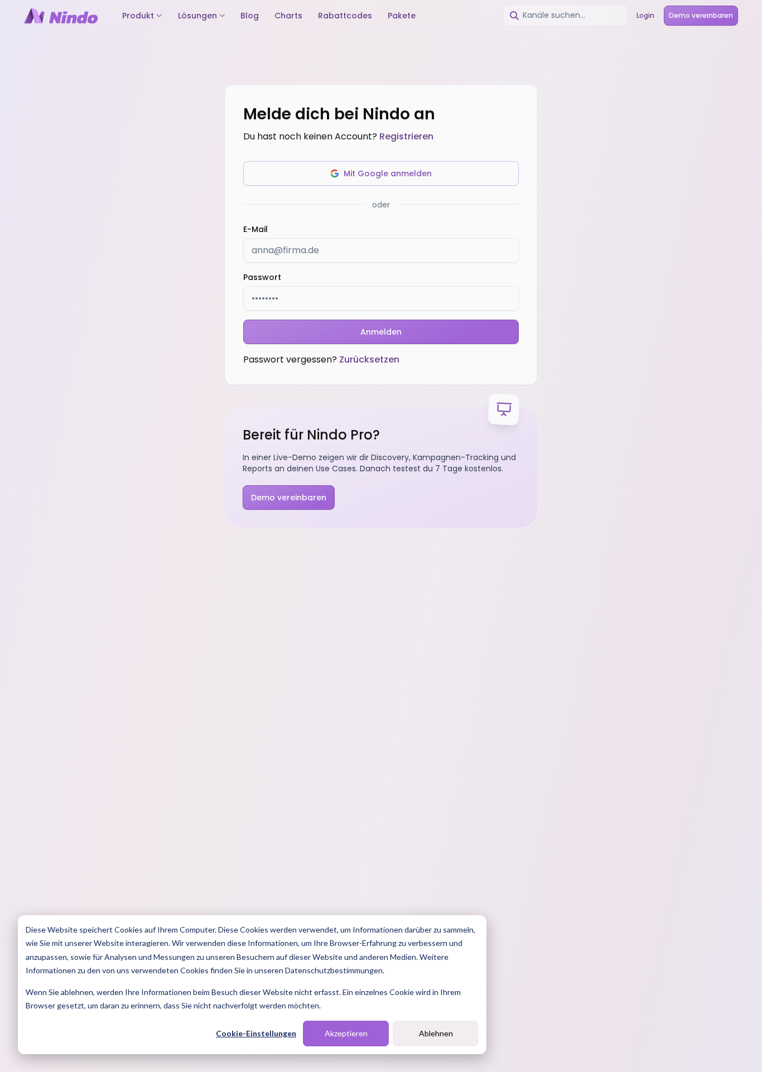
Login (645, 15)
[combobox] (565, 16)
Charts (288, 15)
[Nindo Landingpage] (61, 15)
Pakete (402, 15)
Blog (249, 15)
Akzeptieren (346, 1033)
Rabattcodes (345, 15)
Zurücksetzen (369, 359)
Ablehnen (436, 1033)
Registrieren (406, 136)
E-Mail (255, 229)
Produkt (138, 15)
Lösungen (197, 15)
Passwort (262, 277)
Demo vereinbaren (701, 15)
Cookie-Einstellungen (256, 1033)
